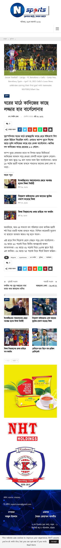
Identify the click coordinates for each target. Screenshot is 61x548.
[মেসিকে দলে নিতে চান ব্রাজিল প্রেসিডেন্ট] (44, 337)
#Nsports (13, 258)
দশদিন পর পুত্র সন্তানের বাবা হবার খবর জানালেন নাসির (15, 287)
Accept (54, 541)
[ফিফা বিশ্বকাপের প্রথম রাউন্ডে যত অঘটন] (10, 215)
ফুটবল (7, 96)
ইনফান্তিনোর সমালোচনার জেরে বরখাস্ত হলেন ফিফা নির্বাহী (35, 182)
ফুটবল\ (41, 258)
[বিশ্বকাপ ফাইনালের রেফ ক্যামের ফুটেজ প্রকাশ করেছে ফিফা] (10, 199)
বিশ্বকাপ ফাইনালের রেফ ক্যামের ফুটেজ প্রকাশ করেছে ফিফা (35, 198)
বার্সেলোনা (48, 258)
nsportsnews (23, 258)
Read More (31, 545)
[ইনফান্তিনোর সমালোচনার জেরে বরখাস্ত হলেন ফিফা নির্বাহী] (10, 183)
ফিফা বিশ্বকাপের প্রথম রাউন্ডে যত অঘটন (35, 212)
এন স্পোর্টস (33, 258)
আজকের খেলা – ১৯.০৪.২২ (46, 285)
